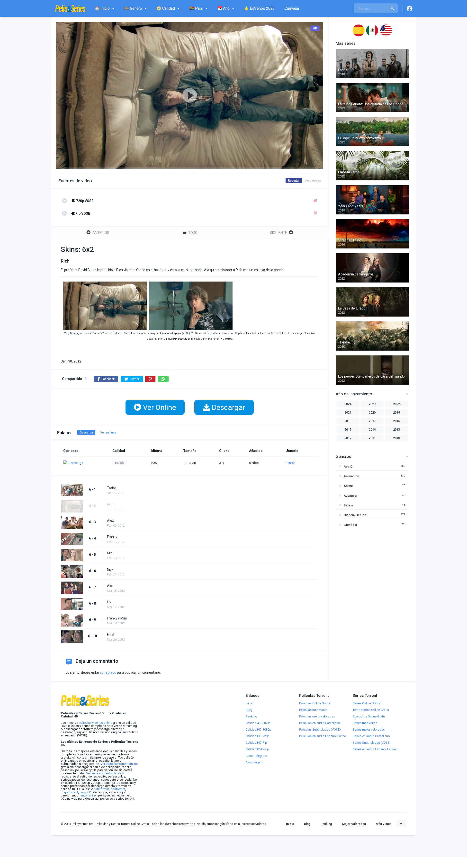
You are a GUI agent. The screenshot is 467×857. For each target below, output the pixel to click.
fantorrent (86, 795)
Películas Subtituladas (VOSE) (320, 729)
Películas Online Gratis (314, 703)
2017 (372, 421)
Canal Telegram (256, 756)
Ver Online (158, 407)
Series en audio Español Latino (374, 749)
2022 (396, 404)
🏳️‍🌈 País (196, 8)
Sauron (291, 463)
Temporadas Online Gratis (371, 710)
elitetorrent (101, 789)
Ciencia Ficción (355, 515)
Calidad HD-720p (257, 736)
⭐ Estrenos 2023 (259, 8)
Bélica (348, 505)
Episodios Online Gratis (369, 716)
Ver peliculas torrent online (119, 764)
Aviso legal (253, 762)
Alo (109, 586)
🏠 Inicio (102, 8)
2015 (347, 429)
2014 (372, 429)
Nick (110, 569)
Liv (109, 602)
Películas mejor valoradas (317, 716)
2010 (396, 438)
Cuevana (292, 8)
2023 (372, 404)
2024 (347, 404)
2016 (396, 421)
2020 (372, 412)
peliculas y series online (95, 722)
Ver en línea (108, 432)
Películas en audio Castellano (319, 723)
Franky (112, 537)
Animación (351, 476)
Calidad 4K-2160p (258, 723)
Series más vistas (365, 723)
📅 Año (223, 8)
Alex (110, 520)
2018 (347, 421)
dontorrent (117, 789)
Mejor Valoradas (354, 824)
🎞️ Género (133, 8)
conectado (108, 672)
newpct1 (86, 792)
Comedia (350, 525)
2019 (396, 412)
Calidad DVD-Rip (257, 749)
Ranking (251, 716)
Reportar (294, 180)
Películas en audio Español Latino (322, 736)
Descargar (227, 407)
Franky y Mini (117, 618)
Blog (249, 710)
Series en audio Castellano (371, 736)
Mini (110, 553)
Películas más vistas (313, 710)
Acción (349, 466)
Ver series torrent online (102, 773)
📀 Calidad (165, 8)
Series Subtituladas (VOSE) (372, 742)
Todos (112, 488)
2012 (347, 438)
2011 (372, 438)
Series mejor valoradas (369, 729)
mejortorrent (69, 792)
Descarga (86, 432)
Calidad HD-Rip (256, 742)
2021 (347, 412)
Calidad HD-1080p (258, 729)
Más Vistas (383, 824)
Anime (348, 486)
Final (110, 634)
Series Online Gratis (366, 703)
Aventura (350, 495)
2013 (396, 429)
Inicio (249, 703)
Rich (110, 504)
